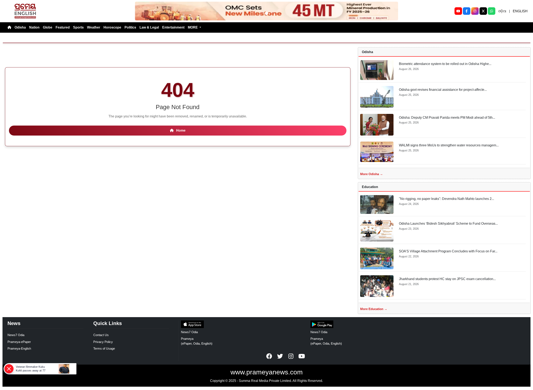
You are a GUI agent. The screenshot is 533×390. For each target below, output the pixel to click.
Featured (63, 27)
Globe (47, 27)
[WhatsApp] (491, 11)
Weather (93, 27)
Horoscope (112, 27)
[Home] (9, 27)
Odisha (20, 27)
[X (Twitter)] (483, 11)
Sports (78, 27)
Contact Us (101, 335)
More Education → (373, 309)
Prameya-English (19, 348)
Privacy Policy (103, 342)
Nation (34, 27)
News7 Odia (15, 335)
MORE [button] (193, 27)
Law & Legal (149, 27)
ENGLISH (520, 11)
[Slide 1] (266, 13)
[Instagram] (475, 11)
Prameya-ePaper (19, 342)
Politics (130, 27)
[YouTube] (458, 11)
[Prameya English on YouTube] (301, 356)
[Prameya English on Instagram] (291, 356)
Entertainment (173, 27)
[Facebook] (466, 11)
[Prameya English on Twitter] (280, 356)
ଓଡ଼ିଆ (502, 11)
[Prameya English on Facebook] (269, 356)
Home (180, 130)
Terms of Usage (104, 348)
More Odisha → (371, 174)
